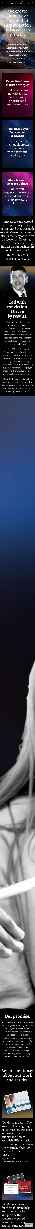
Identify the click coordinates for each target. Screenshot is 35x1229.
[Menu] (2, 3)
